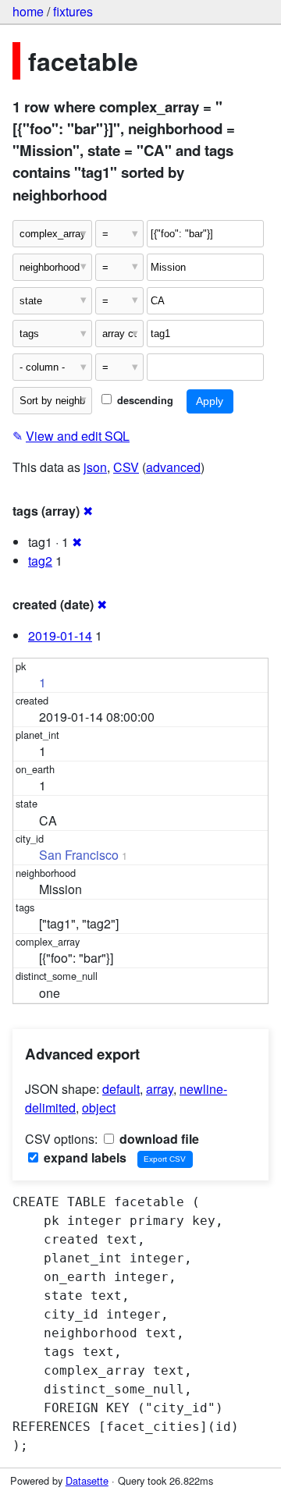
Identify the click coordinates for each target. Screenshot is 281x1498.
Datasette (87, 1480)
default (121, 1089)
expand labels (83, 1157)
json (95, 467)
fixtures (73, 11)
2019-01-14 (60, 635)
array (159, 1089)
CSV (126, 467)
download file (157, 1139)
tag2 (40, 561)
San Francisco (79, 855)
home (28, 11)
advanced (173, 467)
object (99, 1107)
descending (143, 400)
